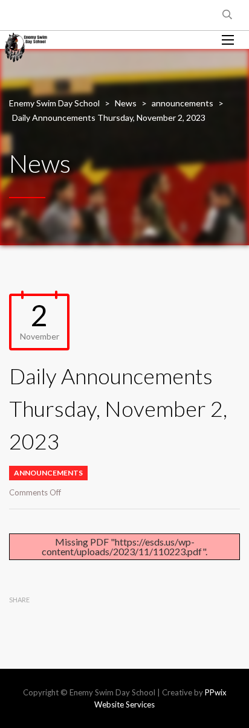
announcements (48, 472)
